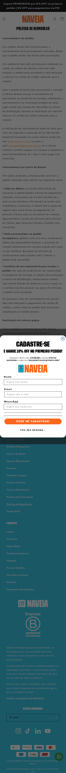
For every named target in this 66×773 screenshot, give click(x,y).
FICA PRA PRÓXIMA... (32, 430)
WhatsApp (11, 401)
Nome (8, 376)
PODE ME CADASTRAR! (33, 421)
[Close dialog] (63, 338)
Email (8, 389)
